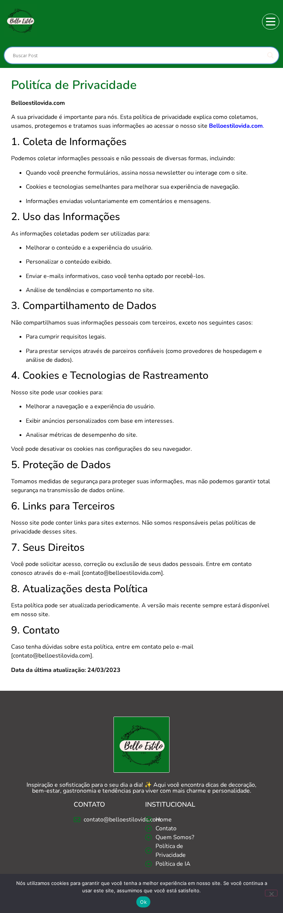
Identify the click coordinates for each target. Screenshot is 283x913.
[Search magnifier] (270, 55)
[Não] (271, 893)
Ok (143, 902)
